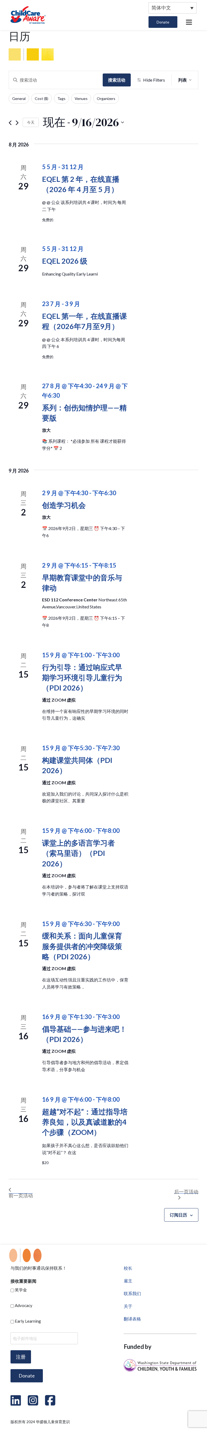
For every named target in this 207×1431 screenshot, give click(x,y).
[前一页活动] (10, 122)
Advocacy (23, 1305)
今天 (30, 122)
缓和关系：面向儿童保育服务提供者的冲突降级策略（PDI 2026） (82, 946)
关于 (128, 1306)
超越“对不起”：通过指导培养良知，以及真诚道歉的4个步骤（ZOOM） (84, 1122)
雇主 (128, 1280)
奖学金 (21, 1289)
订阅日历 (178, 1214)
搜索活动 (116, 79)
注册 (21, 1357)
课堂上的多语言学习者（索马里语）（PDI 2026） (78, 853)
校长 (128, 1268)
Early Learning (28, 1321)
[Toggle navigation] (188, 22)
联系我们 (132, 1293)
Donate (163, 22)
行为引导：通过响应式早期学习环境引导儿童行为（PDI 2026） (82, 677)
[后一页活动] (17, 122)
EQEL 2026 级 (64, 260)
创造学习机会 (64, 505)
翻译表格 (132, 1318)
